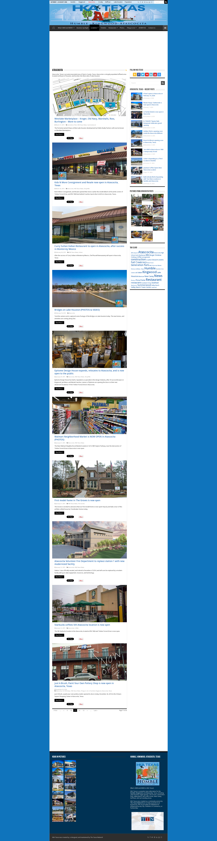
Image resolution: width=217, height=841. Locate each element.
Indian (81, 252)
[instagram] (151, 2)
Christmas (158, 255)
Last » (95, 710)
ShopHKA (87, 188)
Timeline (103, 28)
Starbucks (134, 285)
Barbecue (142, 255)
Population (128, 2)
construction (138, 259)
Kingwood (82, 2)
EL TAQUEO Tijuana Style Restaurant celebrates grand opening (152, 123)
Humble (73, 2)
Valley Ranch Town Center (141, 287)
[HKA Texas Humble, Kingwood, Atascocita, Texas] (109, 14)
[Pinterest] (145, 2)
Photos (122, 28)
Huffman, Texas (140, 269)
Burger (152, 255)
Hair (150, 265)
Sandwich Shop (146, 283)
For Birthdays (66, 691)
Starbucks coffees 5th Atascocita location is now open (82, 624)
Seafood (155, 283)
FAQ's (144, 262)
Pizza (138, 280)
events (161, 260)
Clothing (133, 257)
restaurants (136, 283)
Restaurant (154, 280)
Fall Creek (136, 262)
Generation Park (72, 125)
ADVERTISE (142, 28)
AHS (132, 253)
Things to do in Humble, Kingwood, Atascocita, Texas (96, 691)
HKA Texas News (82, 125)
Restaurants (112, 28)
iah (136, 272)
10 (71, 710)
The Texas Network (96, 837)
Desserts (155, 260)
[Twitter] (142, 2)
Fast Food (150, 263)
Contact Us (151, 28)
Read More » (59, 134)
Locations (94, 28)
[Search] (166, 2)
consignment (146, 257)
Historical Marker (157, 265)
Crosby (100, 2)
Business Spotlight (82, 28)
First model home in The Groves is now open (77, 500)
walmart (154, 287)
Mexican (141, 276)
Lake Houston (118, 2)
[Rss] (138, 2)
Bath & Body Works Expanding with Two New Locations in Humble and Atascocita (153, 179)
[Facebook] (140, 2)
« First (55, 710)
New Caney (149, 276)
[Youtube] (149, 2)
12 (79, 710)
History (133, 269)
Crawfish (149, 260)
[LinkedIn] (147, 2)
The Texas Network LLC (137, 803)
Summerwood (91, 125)
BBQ (147, 255)
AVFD (137, 255)
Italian (140, 272)
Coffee (76, 628)
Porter (142, 280)
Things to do (131, 28)
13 (83, 710)
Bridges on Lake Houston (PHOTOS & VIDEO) (77, 309)
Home (54, 27)
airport (136, 253)
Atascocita (91, 2)
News (158, 276)
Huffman (108, 2)
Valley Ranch (155, 285)
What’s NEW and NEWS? (65, 28)
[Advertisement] (109, 50)
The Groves (81, 503)
